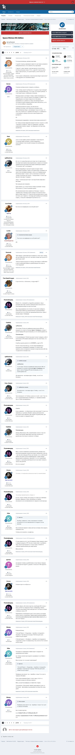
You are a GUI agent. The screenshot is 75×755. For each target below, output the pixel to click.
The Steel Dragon (8, 278)
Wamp (8, 627)
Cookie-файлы (37, 749)
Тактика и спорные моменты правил (24, 43)
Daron (8, 84)
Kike (8, 513)
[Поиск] (72, 12)
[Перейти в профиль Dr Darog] (65, 61)
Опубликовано (23, 58)
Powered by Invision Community (37, 752)
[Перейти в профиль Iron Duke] (8, 208)
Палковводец (8, 300)
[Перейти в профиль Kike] (8, 518)
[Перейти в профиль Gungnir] (53, 56)
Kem (8, 136)
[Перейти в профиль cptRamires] (8, 163)
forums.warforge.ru (37, 751)
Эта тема (67, 11)
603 (9, 312)
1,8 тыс (9, 149)
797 (9, 526)
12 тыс (9, 243)
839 (9, 335)
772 (9, 572)
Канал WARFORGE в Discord (59, 36)
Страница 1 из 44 (27, 52)
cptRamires (8, 158)
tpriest (8, 559)
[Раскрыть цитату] (18, 234)
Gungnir (58, 56)
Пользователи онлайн (29, 15)
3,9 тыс (9, 70)
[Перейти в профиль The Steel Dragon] (8, 283)
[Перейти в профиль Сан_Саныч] (8, 388)
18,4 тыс (9, 216)
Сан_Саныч (8, 383)
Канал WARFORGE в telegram (59, 32)
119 (9, 640)
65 (9, 170)
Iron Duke (8, 203)
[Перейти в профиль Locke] (8, 236)
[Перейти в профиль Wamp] (8, 632)
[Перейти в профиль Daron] (8, 89)
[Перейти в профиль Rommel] (4, 43)
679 (9, 395)
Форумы (3, 15)
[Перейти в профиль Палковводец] (8, 305)
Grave (8, 470)
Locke (8, 231)
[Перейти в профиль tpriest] (8, 565)
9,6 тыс (9, 483)
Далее (17, 52)
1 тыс (9, 291)
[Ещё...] (46, 58)
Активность (10, 11)
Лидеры (38, 15)
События (10, 15)
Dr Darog (69, 60)
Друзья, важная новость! (36, 2)
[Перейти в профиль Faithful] (8, 327)
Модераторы (18, 15)
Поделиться (8, 46)
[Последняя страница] (21, 52)
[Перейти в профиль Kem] (8, 141)
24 (9, 96)
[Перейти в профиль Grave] (8, 475)
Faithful (8, 322)
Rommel (12, 42)
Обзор (3, 11)
